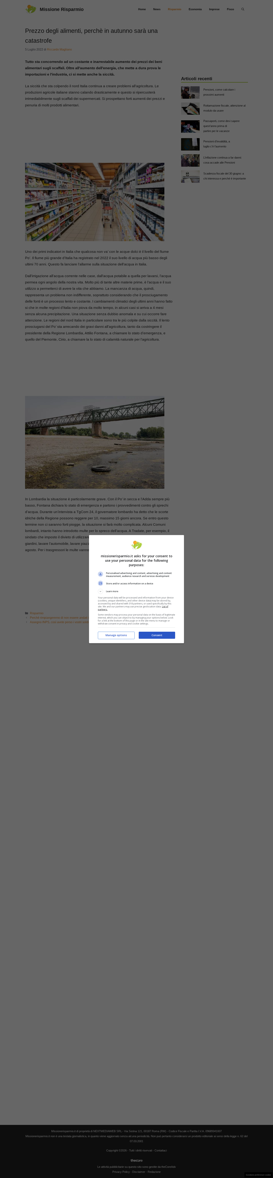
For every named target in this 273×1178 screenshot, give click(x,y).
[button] (136, 591)
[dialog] (136, 589)
